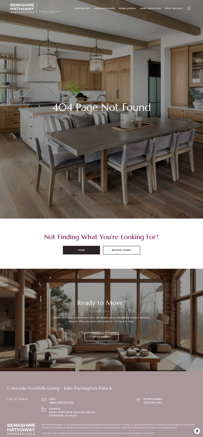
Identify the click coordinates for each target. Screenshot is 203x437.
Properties (82, 8)
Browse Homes (121, 250)
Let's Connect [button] (101, 336)
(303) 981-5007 (153, 402)
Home (81, 250)
